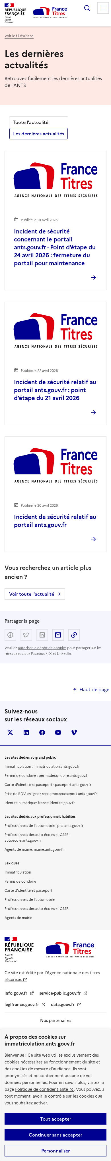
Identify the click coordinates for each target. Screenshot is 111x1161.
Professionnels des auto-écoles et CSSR (37, 909)
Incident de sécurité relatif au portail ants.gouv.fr (55, 521)
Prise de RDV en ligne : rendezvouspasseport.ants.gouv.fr (51, 794)
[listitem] (10, 732)
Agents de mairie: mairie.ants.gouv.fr (34, 849)
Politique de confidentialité (41, 1089)
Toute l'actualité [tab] (30, 122)
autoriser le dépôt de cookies (42, 648)
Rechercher (87, 8)
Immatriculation (18, 872)
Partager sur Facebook (10, 635)
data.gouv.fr (63, 1004)
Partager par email (58, 635)
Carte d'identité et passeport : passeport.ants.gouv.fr (48, 785)
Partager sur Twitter (26, 635)
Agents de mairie (18, 918)
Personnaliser (55, 1150)
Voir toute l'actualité (31, 594)
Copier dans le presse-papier (74, 635)
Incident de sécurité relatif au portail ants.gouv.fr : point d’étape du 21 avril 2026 (55, 390)
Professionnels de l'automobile (30, 899)
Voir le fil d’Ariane (19, 36)
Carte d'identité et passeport (28, 890)
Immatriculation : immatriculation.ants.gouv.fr (42, 766)
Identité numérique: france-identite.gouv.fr (40, 803)
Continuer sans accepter (55, 1134)
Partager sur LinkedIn (42, 635)
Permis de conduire (20, 881)
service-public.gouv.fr (60, 993)
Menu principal (103, 8)
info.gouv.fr (16, 993)
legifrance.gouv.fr (22, 1004)
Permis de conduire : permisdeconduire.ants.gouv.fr (47, 775)
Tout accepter (55, 1119)
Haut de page (94, 689)
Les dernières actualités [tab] (38, 133)
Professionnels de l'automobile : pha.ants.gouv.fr (44, 825)
